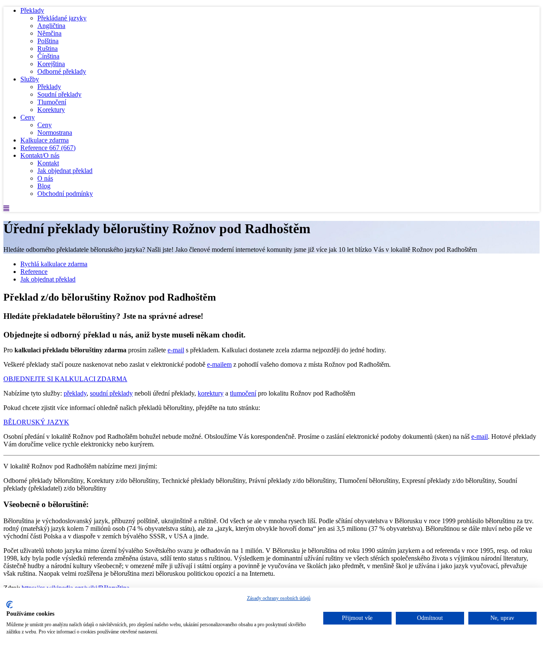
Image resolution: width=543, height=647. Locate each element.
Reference (48, 147)
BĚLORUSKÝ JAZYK (36, 422)
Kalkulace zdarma (44, 140)
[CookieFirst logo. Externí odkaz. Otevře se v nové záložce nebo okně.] (9, 604)
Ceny (27, 117)
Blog (43, 186)
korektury (211, 393)
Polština (48, 41)
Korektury (51, 109)
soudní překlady (111, 393)
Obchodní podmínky (65, 193)
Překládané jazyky (62, 18)
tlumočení (243, 393)
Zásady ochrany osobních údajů (279, 598)
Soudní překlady (59, 94)
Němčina (49, 33)
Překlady (32, 10)
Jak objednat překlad (64, 170)
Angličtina (51, 25)
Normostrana (54, 132)
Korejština (51, 63)
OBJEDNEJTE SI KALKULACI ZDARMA (65, 378)
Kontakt (48, 163)
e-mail (176, 350)
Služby (29, 79)
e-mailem (219, 364)
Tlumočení (51, 102)
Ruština (47, 48)
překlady (75, 393)
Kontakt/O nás (39, 155)
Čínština (48, 56)
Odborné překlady (61, 71)
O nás (45, 178)
